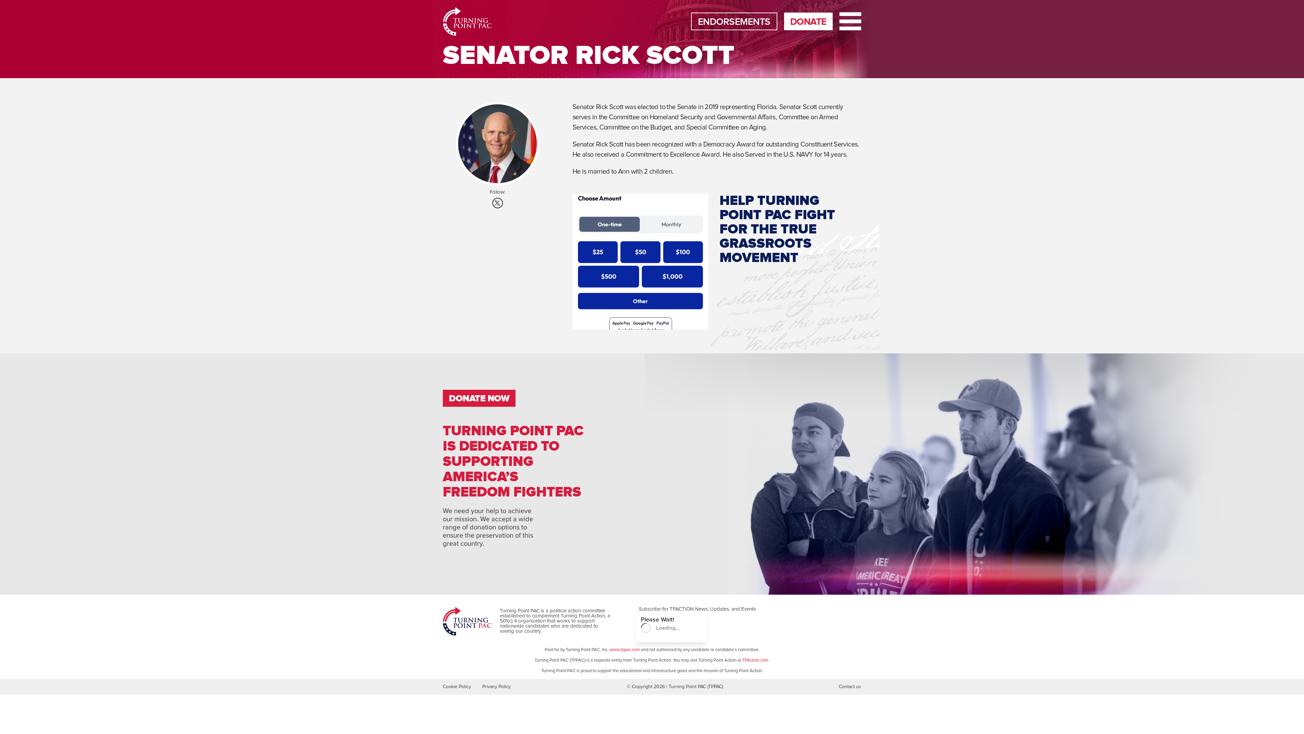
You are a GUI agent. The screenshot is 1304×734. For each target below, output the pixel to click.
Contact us (850, 686)
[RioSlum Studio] (463, 21)
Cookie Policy (457, 686)
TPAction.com (755, 660)
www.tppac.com (625, 650)
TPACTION (682, 609)
